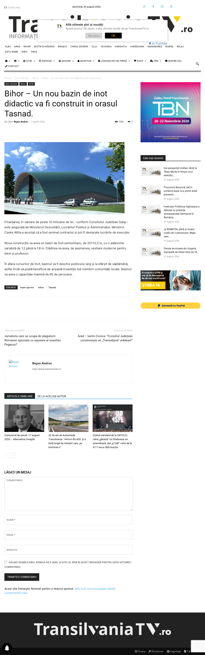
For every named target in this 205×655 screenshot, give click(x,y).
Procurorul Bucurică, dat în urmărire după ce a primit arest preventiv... (180, 191)
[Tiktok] (144, 6)
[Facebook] (153, 6)
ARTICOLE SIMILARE (20, 396)
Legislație (175, 651)
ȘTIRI (31, 83)
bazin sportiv (27, 287)
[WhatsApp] (36, 131)
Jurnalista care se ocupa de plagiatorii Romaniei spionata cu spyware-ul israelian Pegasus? (32, 340)
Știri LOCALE (22, 78)
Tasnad (52, 287)
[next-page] (13, 455)
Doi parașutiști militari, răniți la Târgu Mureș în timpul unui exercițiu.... (180, 172)
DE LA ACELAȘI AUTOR (51, 396)
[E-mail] (64, 131)
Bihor (36, 78)
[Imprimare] (73, 131)
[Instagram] (162, 6)
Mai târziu (93, 35)
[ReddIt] (54, 131)
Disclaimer (157, 651)
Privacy (141, 651)
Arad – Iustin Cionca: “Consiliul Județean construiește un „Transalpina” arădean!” (105, 338)
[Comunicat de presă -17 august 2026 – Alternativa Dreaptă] (24, 418)
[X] (18, 131)
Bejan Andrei (21, 121)
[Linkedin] (45, 131)
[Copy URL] (110, 131)
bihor (41, 287)
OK (113, 35)
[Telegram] (91, 131)
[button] (197, 63)
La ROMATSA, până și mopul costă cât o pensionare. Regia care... (180, 233)
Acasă (7, 78)
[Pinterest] (27, 131)
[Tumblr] (82, 131)
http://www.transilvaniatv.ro (46, 369)
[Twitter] (171, 6)
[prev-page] (6, 455)
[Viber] (100, 131)
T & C (189, 651)
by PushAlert (159, 43)
